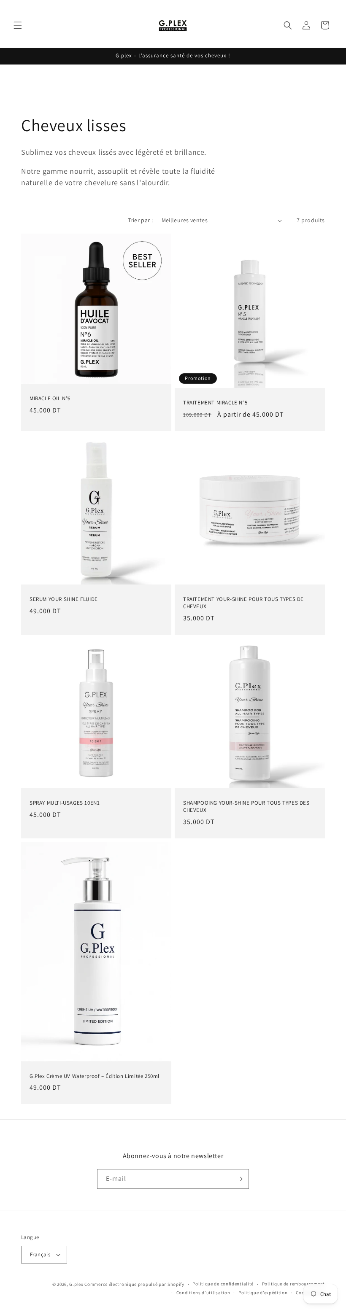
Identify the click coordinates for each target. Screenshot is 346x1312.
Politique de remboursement (293, 1284)
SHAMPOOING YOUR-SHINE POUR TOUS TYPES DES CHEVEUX (246, 807)
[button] (17, 25)
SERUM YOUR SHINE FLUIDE (64, 599)
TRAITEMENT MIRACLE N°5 (215, 402)
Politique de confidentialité (223, 1284)
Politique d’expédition (262, 1293)
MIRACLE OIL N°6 (50, 398)
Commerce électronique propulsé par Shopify (134, 1284)
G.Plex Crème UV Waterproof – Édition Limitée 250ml (94, 1075)
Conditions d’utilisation (203, 1293)
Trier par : (140, 220)
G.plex (76, 1284)
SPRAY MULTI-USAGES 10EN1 (65, 803)
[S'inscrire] (239, 1179)
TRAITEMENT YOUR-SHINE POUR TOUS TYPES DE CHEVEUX (243, 603)
